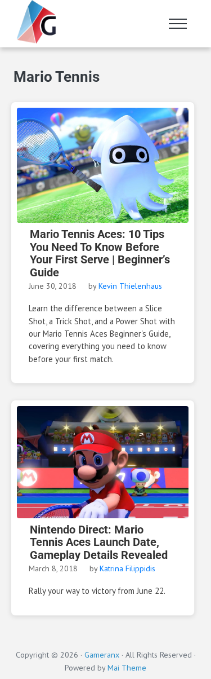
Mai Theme (126, 668)
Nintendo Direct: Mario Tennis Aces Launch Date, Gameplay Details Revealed (99, 543)
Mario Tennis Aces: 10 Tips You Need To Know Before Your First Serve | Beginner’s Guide (100, 253)
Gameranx (101, 655)
